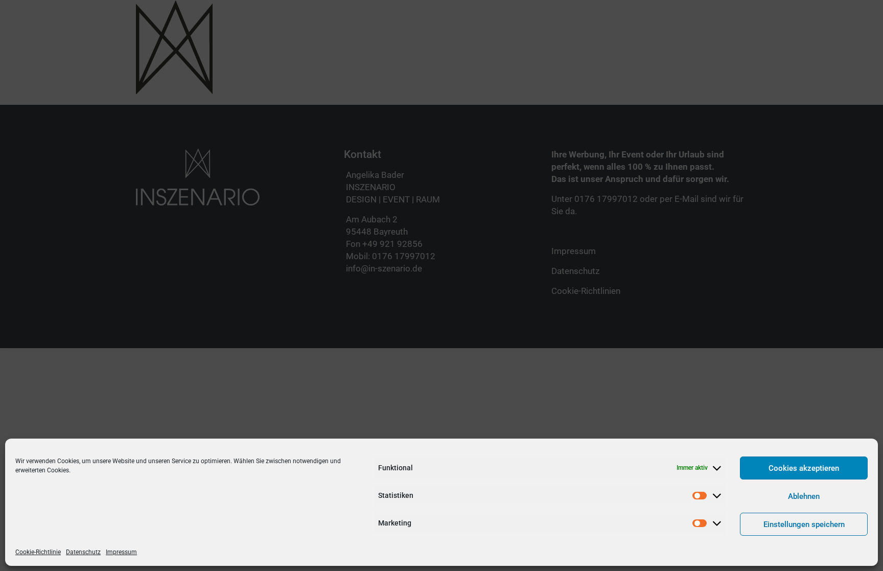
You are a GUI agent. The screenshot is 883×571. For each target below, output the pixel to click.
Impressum (121, 552)
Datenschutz (83, 552)
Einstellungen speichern (804, 524)
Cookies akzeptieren (804, 468)
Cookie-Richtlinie (38, 552)
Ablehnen (804, 496)
